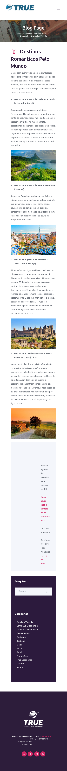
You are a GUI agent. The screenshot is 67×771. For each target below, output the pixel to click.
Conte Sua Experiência (27, 626)
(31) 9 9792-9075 (44, 560)
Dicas (19, 645)
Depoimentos (23, 633)
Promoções (27, 33)
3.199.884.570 (45, 736)
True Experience (24, 660)
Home (18, 33)
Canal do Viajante (41, 33)
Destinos (21, 641)
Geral (19, 652)
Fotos (19, 648)
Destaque (21, 637)
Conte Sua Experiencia (27, 629)
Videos (20, 667)
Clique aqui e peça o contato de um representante (45, 509)
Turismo (21, 664)
